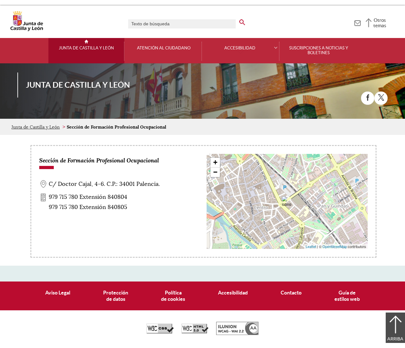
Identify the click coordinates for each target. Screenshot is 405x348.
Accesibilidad (233, 292)
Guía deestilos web (347, 295)
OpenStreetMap (334, 246)
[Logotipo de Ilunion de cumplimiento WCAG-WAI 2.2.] (237, 333)
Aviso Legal (57, 292)
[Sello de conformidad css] (160, 332)
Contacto (291, 292)
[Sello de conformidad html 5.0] (195, 332)
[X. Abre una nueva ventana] (381, 98)
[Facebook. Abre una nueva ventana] (367, 98)
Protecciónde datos (115, 295)
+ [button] (215, 162)
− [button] (215, 172)
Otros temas (379, 22)
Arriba (395, 338)
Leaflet (311, 246)
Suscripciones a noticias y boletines (318, 50)
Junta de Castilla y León (86, 48)
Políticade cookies (173, 295)
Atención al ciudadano (163, 48)
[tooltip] (357, 22)
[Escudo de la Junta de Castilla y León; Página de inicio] (26, 30)
